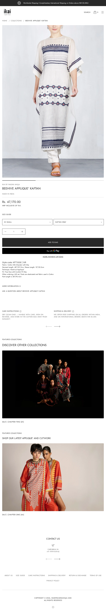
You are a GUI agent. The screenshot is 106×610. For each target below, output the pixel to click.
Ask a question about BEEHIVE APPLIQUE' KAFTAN (23, 291)
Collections (16, 20)
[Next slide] (57, 326)
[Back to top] (53, 607)
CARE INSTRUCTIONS (10, 311)
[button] (87, 12)
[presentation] (53, 101)
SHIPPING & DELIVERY (63, 311)
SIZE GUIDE (6, 214)
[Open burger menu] (102, 12)
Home (4, 20)
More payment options (53, 257)
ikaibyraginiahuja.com (61, 598)
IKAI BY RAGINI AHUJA (11, 184)
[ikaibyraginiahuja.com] (7, 12)
